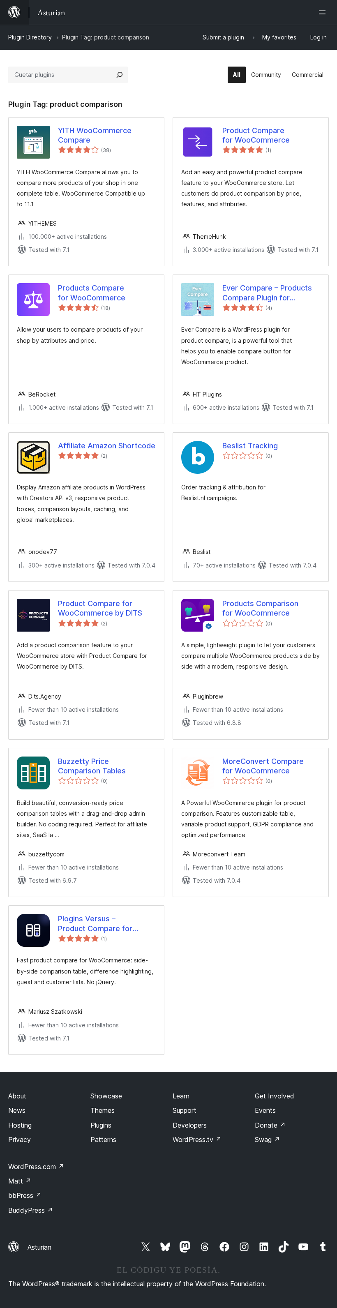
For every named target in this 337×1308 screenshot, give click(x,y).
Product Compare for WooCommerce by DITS (100, 608)
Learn (181, 1096)
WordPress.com (36, 1167)
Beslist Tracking (250, 445)
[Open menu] (324, 12)
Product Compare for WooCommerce (256, 135)
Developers (190, 1125)
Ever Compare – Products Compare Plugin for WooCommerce (267, 293)
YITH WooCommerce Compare (95, 135)
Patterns (103, 1139)
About (17, 1096)
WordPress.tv (197, 1139)
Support (184, 1110)
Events (265, 1110)
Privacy (19, 1139)
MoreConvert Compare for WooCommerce (263, 766)
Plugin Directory (30, 37)
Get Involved (274, 1096)
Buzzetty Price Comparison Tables (92, 766)
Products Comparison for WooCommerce (260, 608)
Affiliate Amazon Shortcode (106, 445)
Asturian (39, 1247)
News (16, 1110)
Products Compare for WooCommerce (91, 293)
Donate (270, 1125)
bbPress (25, 1195)
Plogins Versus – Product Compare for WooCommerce (95, 923)
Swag (267, 1139)
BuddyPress (30, 1210)
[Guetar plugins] (119, 75)
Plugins (100, 1125)
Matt (19, 1181)
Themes (102, 1110)
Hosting (20, 1125)
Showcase (106, 1096)
